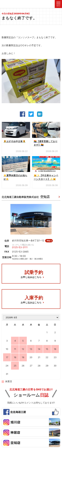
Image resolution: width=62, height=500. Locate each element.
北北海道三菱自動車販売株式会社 (26, 197)
